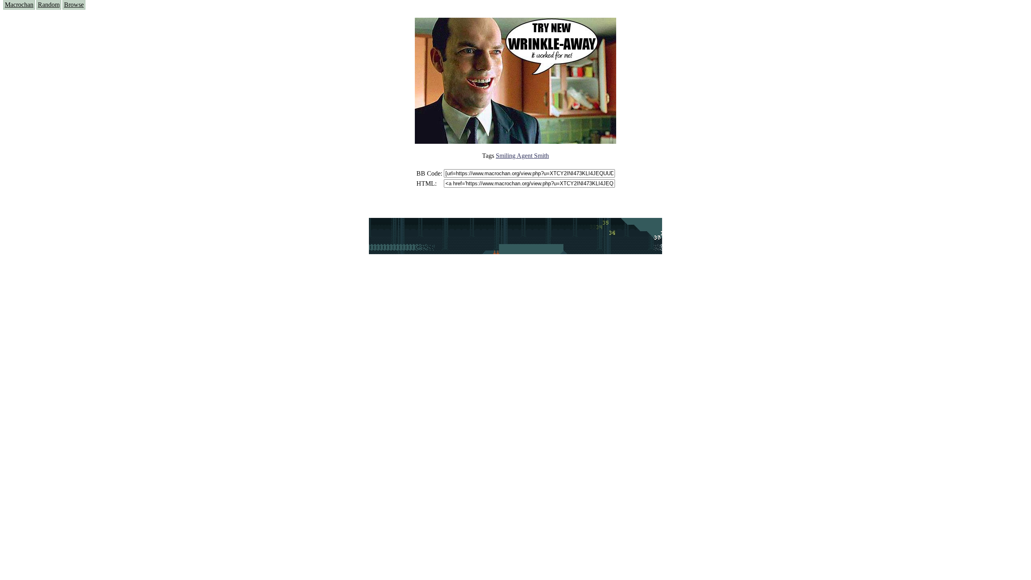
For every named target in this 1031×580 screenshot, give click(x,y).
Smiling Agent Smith (522, 155)
